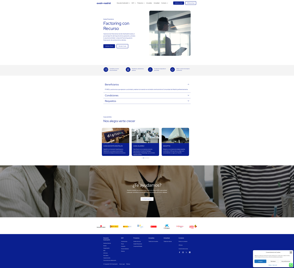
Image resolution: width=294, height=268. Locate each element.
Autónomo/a (124, 241)
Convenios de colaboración (109, 260)
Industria (123, 246)
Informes (105, 253)
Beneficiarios (112, 84)
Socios (104, 245)
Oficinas (180, 245)
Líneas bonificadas (137, 246)
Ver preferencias (285, 261)
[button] (291, 252)
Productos (140, 3)
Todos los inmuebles (153, 241)
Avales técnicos (137, 241)
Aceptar (260, 261)
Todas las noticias (168, 241)
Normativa (105, 255)
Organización (106, 248)
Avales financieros (137, 244)
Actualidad (156, 3)
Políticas (128, 264)
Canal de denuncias (183, 248)
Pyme (122, 244)
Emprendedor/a (125, 248)
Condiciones (111, 95)
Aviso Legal (274, 265)
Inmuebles (149, 3)
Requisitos (110, 101)
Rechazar (273, 261)
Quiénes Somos (107, 243)
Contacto (163, 3)
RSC (104, 250)
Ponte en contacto (183, 241)
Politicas (270, 265)
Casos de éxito (106, 258)
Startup (123, 251)
